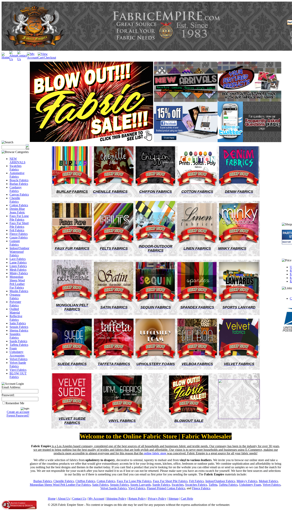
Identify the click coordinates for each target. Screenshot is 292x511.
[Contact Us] (22, 59)
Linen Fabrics (18, 266)
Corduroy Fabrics (16, 189)
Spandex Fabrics (15, 335)
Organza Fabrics (15, 296)
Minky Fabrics (19, 273)
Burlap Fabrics (19, 183)
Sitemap (173, 498)
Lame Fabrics (18, 262)
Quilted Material (15, 310)
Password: (8, 395)
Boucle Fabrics (19, 180)
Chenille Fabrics (15, 199)
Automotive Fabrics (17, 174)
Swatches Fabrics (15, 167)
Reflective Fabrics (16, 317)
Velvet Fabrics (18, 359)
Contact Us (79, 498)
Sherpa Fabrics (19, 330)
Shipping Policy (116, 498)
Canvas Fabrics (19, 194)
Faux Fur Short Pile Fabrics (19, 224)
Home (52, 498)
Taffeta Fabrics (19, 344)
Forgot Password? (18, 415)
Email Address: (11, 387)
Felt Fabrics (17, 230)
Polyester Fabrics (15, 303)
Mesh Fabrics (18, 269)
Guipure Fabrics (15, 242)
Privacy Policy (157, 498)
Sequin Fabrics (19, 327)
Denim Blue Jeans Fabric (17, 210)
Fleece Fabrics (19, 234)
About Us (64, 498)
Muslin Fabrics (19, 291)
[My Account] (32, 57)
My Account (96, 498)
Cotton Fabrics (19, 205)
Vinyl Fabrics (18, 369)
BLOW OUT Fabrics (18, 375)
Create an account (18, 412)
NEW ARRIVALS (17, 160)
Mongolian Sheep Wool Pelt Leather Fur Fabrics (17, 282)
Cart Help (187, 498)
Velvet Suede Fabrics (18, 364)
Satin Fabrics (18, 323)
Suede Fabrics (18, 341)
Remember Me (15, 403)
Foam (13, 348)
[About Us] (13, 59)
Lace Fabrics (18, 259)
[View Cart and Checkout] (47, 57)
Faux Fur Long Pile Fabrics (19, 217)
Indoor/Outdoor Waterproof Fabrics (19, 251)
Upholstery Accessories (17, 353)
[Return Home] (5, 57)
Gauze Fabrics (19, 237)
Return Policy (137, 498)
